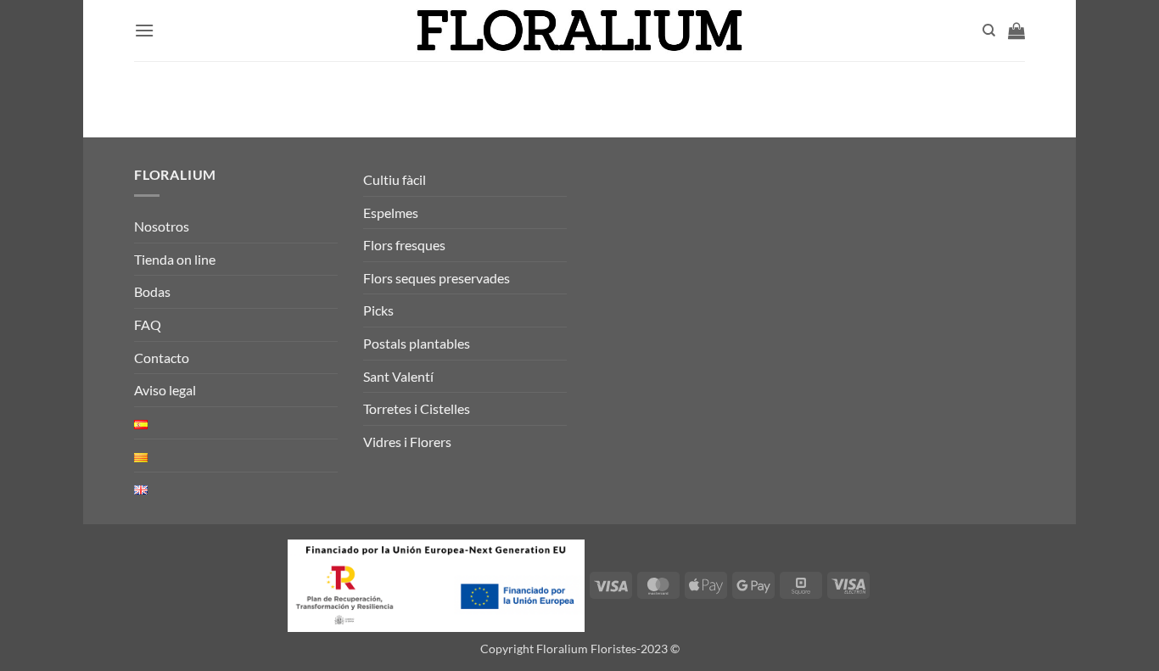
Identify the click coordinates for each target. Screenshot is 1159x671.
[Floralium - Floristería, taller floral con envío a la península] (580, 31)
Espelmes (390, 212)
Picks (378, 310)
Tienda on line (175, 259)
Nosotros (161, 226)
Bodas (152, 291)
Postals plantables (416, 343)
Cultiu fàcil (394, 179)
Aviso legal (165, 390)
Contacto (161, 357)
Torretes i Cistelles (416, 408)
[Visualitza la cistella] (1016, 30)
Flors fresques (404, 245)
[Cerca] (989, 30)
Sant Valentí (398, 376)
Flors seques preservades (436, 278)
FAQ (147, 324)
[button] (144, 30)
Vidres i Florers (407, 441)
